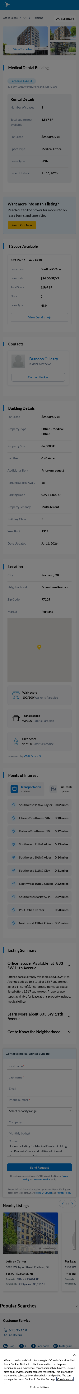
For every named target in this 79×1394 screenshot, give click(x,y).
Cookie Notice (65, 1379)
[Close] (74, 1355)
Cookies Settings (39, 1387)
